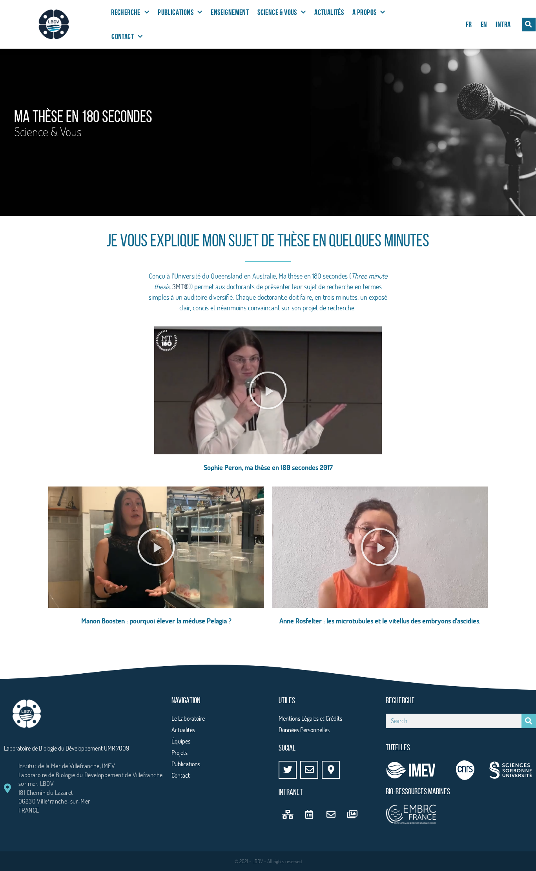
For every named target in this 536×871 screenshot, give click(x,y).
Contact (122, 36)
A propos (364, 12)
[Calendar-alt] (309, 814)
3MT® (180, 286)
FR (469, 24)
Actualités (329, 12)
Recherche (125, 12)
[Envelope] (309, 770)
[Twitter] (288, 770)
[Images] (352, 814)
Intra (503, 24)
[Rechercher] (528, 721)
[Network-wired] (288, 814)
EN (484, 24)
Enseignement (230, 12)
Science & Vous (277, 12)
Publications (175, 12)
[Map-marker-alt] (331, 770)
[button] (529, 24)
